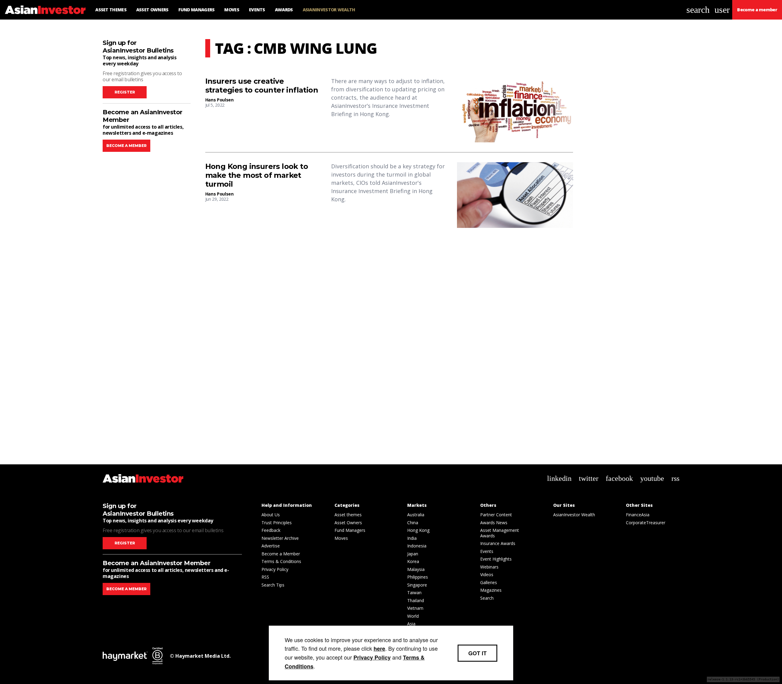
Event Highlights (496, 559)
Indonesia (416, 546)
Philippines (417, 577)
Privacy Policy (274, 569)
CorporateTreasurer (645, 522)
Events (486, 551)
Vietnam (415, 608)
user (722, 10)
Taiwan (414, 592)
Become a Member (280, 554)
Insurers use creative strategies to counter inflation (261, 85)
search (698, 10)
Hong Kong (418, 530)
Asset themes (348, 515)
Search (487, 598)
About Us (270, 515)
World (413, 616)
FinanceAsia (637, 515)
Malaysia (416, 569)
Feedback (270, 530)
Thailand (415, 600)
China (412, 522)
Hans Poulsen (219, 100)
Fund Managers (349, 530)
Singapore (417, 585)
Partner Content (496, 515)
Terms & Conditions (281, 561)
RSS (265, 577)
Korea (413, 561)
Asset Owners (348, 522)
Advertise (270, 546)
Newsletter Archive (280, 538)
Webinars (489, 567)
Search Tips (272, 585)
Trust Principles (276, 522)
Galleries (488, 582)
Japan (412, 554)
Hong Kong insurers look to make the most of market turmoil (256, 175)
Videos (486, 574)
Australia (415, 515)
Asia (411, 624)
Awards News (493, 522)
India (412, 538)
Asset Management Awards (499, 533)
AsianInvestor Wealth (574, 515)
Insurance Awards (497, 543)
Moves (341, 538)
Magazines (491, 590)
